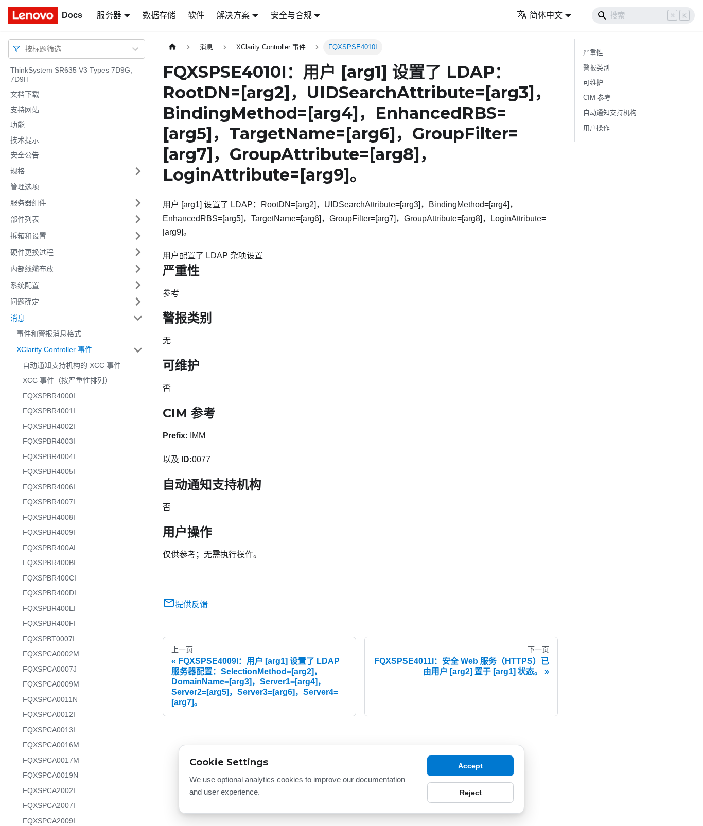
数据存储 (159, 15)
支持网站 (24, 110)
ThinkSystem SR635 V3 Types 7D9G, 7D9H (71, 74)
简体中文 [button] (546, 15)
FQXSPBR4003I (49, 441)
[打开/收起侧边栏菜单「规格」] (138, 171)
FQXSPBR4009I (49, 532)
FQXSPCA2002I (49, 790)
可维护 (593, 82)
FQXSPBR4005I (49, 471)
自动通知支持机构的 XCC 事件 (72, 365)
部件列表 (24, 219)
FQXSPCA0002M (51, 653)
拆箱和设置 (28, 235)
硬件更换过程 (32, 252)
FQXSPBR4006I (49, 487)
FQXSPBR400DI (49, 593)
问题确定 (24, 301)
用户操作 (596, 128)
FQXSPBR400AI (49, 547)
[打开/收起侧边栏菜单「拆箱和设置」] (138, 235)
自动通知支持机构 (610, 112)
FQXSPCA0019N (50, 775)
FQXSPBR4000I (49, 396)
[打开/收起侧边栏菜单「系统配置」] (138, 285)
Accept (470, 766)
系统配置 (24, 284)
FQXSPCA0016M (51, 745)
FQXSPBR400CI (49, 578)
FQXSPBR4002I (49, 426)
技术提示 (24, 140)
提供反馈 (191, 604)
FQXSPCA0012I (49, 714)
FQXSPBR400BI (49, 562)
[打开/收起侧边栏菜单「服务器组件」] (138, 203)
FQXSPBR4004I (49, 456)
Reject (471, 792)
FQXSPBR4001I (49, 411)
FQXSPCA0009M (51, 684)
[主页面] (172, 47)
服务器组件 (28, 202)
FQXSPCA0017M (51, 760)
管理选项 (24, 187)
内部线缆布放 (32, 268)
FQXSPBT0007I (49, 639)
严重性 (593, 53)
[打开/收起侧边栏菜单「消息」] (138, 318)
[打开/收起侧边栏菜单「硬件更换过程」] (138, 252)
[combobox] (26, 49)
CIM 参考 (597, 97)
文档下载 (24, 94)
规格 (17, 171)
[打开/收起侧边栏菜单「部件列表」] (138, 219)
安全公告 (24, 155)
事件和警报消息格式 (48, 333)
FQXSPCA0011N (50, 699)
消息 (17, 317)
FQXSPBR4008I (49, 517)
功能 (17, 124)
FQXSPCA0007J (50, 669)
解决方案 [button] (233, 15)
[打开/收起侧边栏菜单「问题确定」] (138, 301)
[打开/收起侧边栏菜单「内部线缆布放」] (138, 268)
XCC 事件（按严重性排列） (67, 380)
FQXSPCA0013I (49, 730)
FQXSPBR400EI (49, 608)
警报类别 (596, 68)
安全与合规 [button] (291, 15)
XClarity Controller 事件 (54, 349)
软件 (196, 15)
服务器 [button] (109, 15)
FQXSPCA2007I (49, 805)
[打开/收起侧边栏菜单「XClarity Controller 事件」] (138, 350)
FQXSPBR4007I (49, 502)
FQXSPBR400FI (49, 623)
